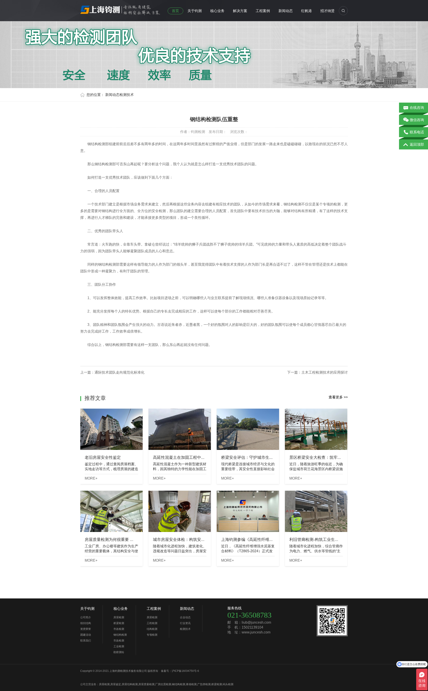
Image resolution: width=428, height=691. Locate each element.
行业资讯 (185, 623)
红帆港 (306, 11)
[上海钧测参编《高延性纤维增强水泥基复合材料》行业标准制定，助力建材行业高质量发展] (248, 511)
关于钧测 (194, 11)
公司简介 (85, 617)
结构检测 (152, 629)
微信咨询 (417, 120)
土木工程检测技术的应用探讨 (324, 372)
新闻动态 (285, 11)
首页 (175, 11)
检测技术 (126, 95)
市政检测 (118, 629)
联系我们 (85, 640)
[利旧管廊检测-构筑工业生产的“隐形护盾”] (316, 511)
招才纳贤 (327, 11)
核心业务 (217, 11)
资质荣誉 (85, 629)
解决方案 (240, 11)
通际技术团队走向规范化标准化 (119, 372)
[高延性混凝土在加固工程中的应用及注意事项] (179, 429)
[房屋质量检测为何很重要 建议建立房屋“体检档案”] (111, 511)
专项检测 (152, 634)
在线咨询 (417, 108)
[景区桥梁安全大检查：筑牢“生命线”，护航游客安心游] (316, 429)
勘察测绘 (118, 652)
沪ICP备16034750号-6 (185, 670)
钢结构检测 (120, 634)
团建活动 (85, 634)
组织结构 (85, 623)
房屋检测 (118, 617)
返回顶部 (417, 144)
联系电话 (417, 132)
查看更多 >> (338, 397)
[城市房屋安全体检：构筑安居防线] (179, 511)
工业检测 (118, 646)
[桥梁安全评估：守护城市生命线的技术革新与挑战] (248, 429)
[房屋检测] (120, 8)
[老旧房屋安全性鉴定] (111, 429)
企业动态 (185, 617)
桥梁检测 (118, 623)
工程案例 (263, 11)
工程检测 (152, 623)
